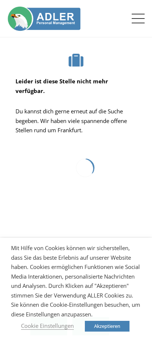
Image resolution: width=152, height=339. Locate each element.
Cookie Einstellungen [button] (47, 325)
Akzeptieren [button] (107, 326)
